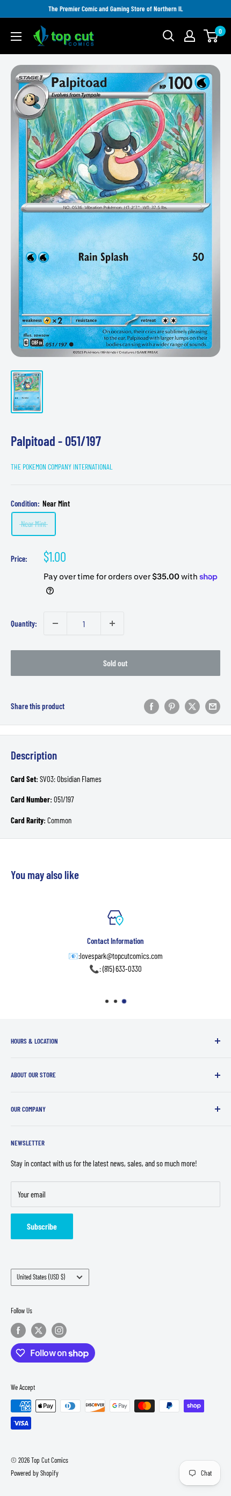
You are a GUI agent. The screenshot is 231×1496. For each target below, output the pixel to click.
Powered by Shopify (35, 1473)
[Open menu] (16, 36)
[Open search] (169, 36)
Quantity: (24, 623)
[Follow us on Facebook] (18, 1330)
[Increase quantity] (112, 623)
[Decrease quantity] (55, 623)
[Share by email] (212, 705)
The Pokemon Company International (62, 466)
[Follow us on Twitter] (38, 1330)
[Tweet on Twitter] (192, 705)
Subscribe (42, 1226)
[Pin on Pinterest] (171, 705)
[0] (211, 35)
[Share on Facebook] (151, 705)
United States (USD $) (41, 1276)
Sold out (115, 663)
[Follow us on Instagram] (59, 1330)
